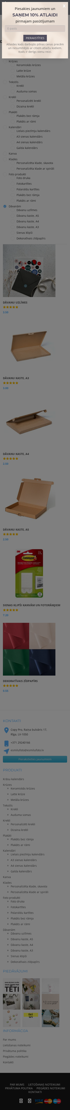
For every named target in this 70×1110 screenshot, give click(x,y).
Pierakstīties (35, 38)
